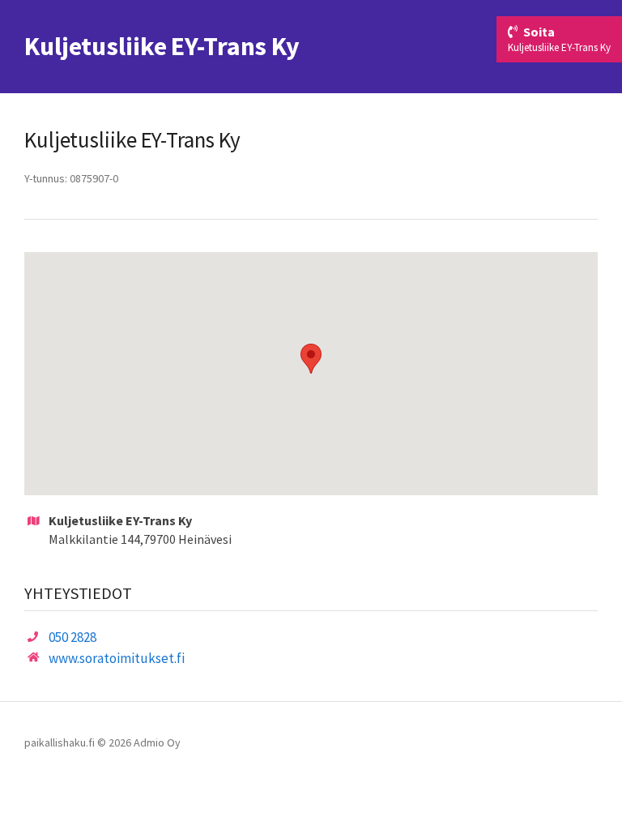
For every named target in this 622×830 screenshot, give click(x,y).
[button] (311, 358)
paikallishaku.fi (59, 742)
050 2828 (72, 637)
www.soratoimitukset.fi (117, 658)
